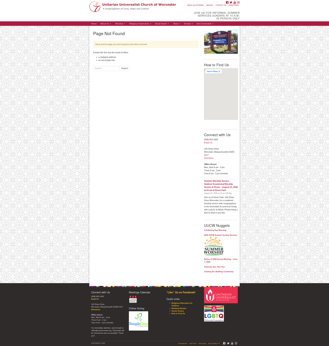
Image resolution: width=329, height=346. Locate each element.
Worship (119, 24)
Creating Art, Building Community (219, 272)
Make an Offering (195, 5)
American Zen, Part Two (214, 267)
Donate (187, 24)
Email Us (208, 143)
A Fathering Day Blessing (215, 230)
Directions (234, 5)
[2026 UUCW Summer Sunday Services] (221, 246)
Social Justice (178, 311)
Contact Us (221, 5)
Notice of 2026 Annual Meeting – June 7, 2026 (220, 260)
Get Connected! (204, 24)
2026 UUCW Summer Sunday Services (220, 235)
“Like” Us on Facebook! (180, 292)
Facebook (182, 343)
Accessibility (214, 343)
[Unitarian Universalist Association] (221, 295)
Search (209, 5)
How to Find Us (178, 313)
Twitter (192, 343)
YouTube (202, 343)
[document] (164, 154)
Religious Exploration (139, 24)
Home (94, 24)
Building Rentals (179, 308)
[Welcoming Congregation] (214, 312)
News (176, 24)
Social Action (161, 24)
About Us (105, 24)
